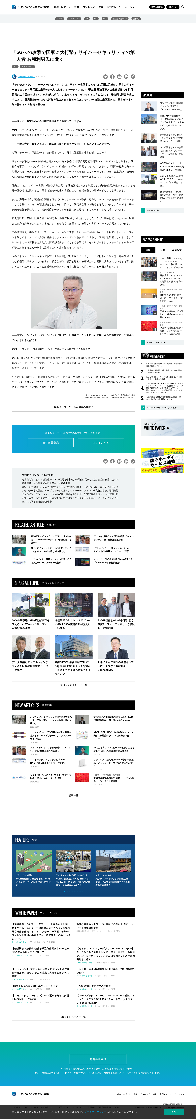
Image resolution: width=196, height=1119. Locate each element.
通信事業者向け (120, 19)
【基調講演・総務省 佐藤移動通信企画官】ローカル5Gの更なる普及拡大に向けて (164, 398)
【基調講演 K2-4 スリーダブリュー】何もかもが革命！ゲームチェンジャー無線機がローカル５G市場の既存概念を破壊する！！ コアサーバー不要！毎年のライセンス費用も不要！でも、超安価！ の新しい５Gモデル (165, 388)
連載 (100, 7)
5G (15, 67)
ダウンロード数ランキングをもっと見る (162, 408)
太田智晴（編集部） (26, 77)
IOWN (59, 19)
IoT (104, 19)
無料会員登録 (157, 7)
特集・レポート (62, 7)
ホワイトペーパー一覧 (73, 1017)
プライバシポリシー (95, 1112)
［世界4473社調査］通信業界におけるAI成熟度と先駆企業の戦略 (164, 371)
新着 (76, 7)
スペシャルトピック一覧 (73, 685)
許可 (174, 1112)
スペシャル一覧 (153, 210)
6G (95, 19)
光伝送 (136, 19)
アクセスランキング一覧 (156, 342)
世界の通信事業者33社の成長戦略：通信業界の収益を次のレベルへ (164, 365)
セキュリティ (27, 67)
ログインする (101, 442)
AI (87, 19)
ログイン (173, 7)
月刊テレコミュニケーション (122, 7)
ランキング (88, 7)
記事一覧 (73, 795)
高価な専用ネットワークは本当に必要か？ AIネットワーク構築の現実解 (164, 378)
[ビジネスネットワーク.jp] (30, 7)
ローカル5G (74, 19)
